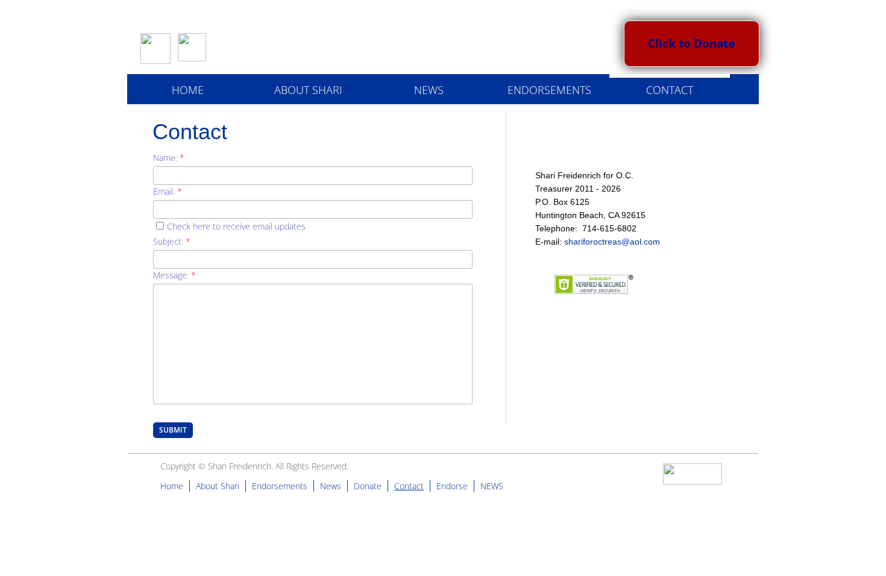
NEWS (429, 90)
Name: (168, 157)
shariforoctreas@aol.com (612, 241)
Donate (368, 486)
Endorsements (549, 90)
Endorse (452, 486)
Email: (167, 191)
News (330, 486)
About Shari (308, 90)
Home (188, 90)
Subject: (171, 241)
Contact (669, 90)
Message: (174, 275)
